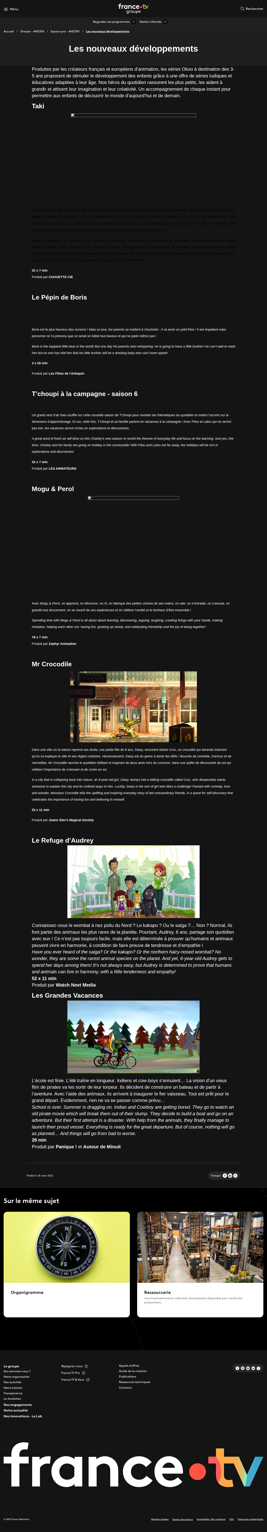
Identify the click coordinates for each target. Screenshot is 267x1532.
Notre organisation (17, 1376)
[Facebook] (237, 1368)
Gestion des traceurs (182, 1519)
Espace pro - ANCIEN (65, 31)
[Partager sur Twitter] (235, 1175)
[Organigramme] (67, 1264)
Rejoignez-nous (71, 1366)
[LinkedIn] (253, 1368)
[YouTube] (248, 1368)
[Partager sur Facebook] (225, 1175)
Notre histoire (13, 1388)
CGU (231, 1519)
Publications (127, 1376)
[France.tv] (133, 1466)
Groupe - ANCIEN (32, 31)
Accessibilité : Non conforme (211, 1519)
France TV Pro (70, 1373)
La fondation (12, 1398)
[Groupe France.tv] (133, 8)
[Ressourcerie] (200, 1264)
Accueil (9, 31)
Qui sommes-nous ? (17, 1371)
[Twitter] (258, 1368)
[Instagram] (242, 1368)
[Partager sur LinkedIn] (230, 1175)
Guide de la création (133, 1371)
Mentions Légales (160, 1519)
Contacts (125, 1387)
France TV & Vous (72, 1379)
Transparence (13, 1393)
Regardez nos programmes (111, 21)
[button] (11, 9)
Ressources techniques (134, 1382)
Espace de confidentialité (250, 1519)
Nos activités (12, 1382)
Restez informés (150, 21)
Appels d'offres (129, 1365)
